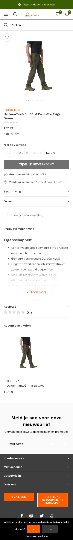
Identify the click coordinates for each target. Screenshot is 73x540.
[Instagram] (31, 516)
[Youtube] (51, 516)
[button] (5, 14)
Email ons (19, 496)
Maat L (37, 153)
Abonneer (58, 444)
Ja (33, 529)
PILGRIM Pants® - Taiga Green (25, 385)
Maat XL (51, 153)
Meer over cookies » (37, 536)
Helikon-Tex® (12, 109)
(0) (20, 122)
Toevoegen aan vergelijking (26, 215)
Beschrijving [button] (12, 191)
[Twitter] (41, 516)
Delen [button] (8, 201)
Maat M (23, 153)
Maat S (9, 153)
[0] (66, 14)
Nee (50, 529)
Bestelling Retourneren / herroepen (52, 499)
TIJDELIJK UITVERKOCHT (36, 164)
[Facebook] (22, 516)
